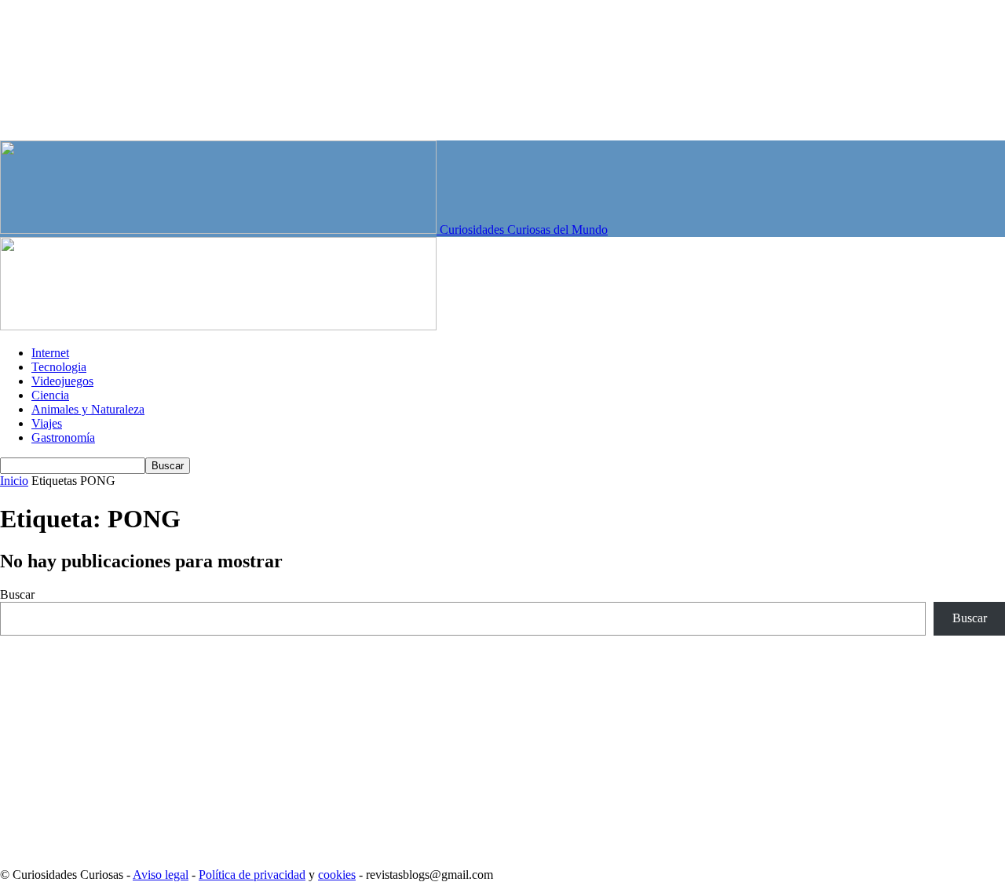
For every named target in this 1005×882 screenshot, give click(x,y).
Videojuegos (62, 381)
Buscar (17, 594)
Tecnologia (58, 367)
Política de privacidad (252, 874)
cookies (337, 874)
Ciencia (50, 395)
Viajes (46, 423)
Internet (50, 352)
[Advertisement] (471, 745)
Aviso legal (160, 874)
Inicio (14, 480)
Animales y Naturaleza (87, 409)
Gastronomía (63, 437)
